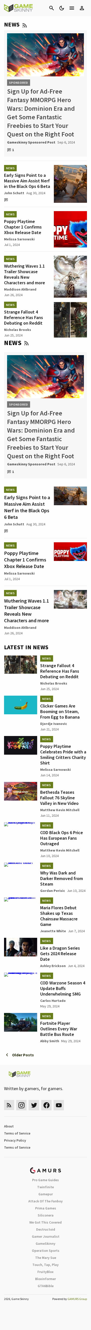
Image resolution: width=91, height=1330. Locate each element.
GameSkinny (45, 1243)
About (9, 1126)
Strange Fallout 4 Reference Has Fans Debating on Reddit (23, 317)
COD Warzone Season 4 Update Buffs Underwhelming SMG (62, 988)
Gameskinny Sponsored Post (31, 142)
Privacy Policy (15, 1140)
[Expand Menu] (72, 8)
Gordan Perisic (52, 890)
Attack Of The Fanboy (45, 1201)
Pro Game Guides (45, 1180)
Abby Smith (49, 1041)
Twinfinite (45, 1187)
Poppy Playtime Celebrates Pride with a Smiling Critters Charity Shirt (63, 754)
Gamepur (45, 1194)
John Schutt (14, 193)
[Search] (52, 8)
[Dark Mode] (62, 8)
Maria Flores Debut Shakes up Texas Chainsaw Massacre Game (59, 916)
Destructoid (45, 1229)
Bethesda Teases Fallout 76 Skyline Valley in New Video (59, 797)
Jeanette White (53, 931)
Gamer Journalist (45, 1236)
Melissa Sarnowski (19, 239)
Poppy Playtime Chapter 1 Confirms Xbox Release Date (23, 226)
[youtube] (59, 1105)
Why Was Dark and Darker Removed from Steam (61, 878)
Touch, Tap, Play (45, 1264)
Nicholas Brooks (17, 329)
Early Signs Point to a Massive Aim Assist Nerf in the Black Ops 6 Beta (27, 180)
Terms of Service (17, 1133)
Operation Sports (45, 1250)
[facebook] (46, 1105)
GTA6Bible (46, 1286)
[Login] (82, 8)
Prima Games (45, 1208)
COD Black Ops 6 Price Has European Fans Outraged (61, 838)
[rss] (9, 1105)
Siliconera (46, 1215)
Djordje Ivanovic (53, 723)
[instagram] (21, 1105)
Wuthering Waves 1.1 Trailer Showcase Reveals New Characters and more (24, 274)
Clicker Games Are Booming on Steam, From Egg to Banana (60, 711)
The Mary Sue (45, 1257)
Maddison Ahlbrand (20, 289)
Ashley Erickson (53, 966)
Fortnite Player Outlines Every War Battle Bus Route (58, 1028)
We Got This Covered (45, 1222)
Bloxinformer (45, 1279)
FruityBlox (45, 1271)
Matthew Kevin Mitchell (59, 810)
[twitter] (34, 1105)
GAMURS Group (77, 1299)
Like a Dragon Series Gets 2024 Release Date (60, 953)
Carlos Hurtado (53, 1000)
